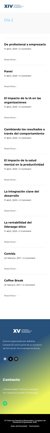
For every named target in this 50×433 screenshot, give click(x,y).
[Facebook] (5, 359)
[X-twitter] (10, 359)
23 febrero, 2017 (12, 285)
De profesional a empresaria (25, 44)
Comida (9, 253)
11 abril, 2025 (10, 49)
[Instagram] (16, 359)
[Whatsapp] (5, 403)
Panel (8, 71)
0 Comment (25, 49)
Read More (10, 59)
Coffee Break (13, 280)
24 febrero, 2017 (12, 258)
